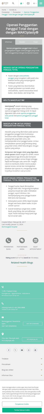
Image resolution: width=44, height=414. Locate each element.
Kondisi (22, 42)
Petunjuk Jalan (32, 339)
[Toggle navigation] (41, 3)
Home (4, 10)
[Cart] (28, 3)
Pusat (36, 42)
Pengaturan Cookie (22, 404)
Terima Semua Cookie (22, 410)
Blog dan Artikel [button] (7, 370)
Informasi (8, 42)
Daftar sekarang (33, 324)
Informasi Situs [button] (7, 375)
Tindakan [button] (5, 359)
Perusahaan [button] (6, 364)
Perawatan (17, 12)
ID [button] (34, 3)
